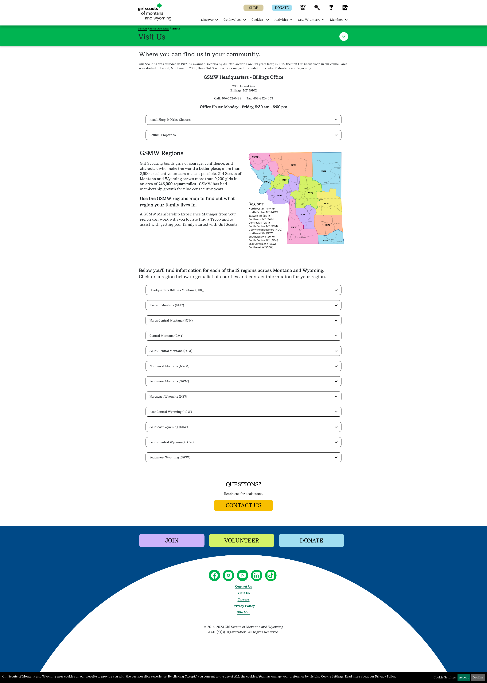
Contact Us (243, 586)
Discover (142, 28)
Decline (478, 677)
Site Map (243, 612)
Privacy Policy (243, 606)
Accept (464, 677)
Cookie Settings (445, 677)
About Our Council (159, 28)
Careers (244, 599)
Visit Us (243, 593)
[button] (303, 9)
